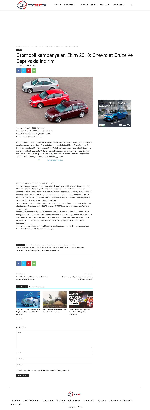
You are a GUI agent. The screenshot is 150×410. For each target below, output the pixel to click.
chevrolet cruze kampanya (61, 247)
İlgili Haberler (22, 287)
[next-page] (21, 318)
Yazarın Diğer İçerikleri (37, 287)
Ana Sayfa (19, 46)
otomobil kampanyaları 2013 (50, 250)
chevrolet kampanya (78, 247)
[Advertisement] (75, 27)
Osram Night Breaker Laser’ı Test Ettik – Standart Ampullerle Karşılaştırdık (79, 312)
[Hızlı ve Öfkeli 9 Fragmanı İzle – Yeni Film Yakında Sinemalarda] (55, 299)
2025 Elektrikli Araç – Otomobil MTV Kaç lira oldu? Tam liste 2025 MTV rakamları (28, 312)
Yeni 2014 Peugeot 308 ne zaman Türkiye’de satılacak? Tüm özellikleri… (32, 278)
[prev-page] (17, 318)
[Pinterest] (28, 70)
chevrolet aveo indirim (33, 245)
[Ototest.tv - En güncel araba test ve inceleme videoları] (31, 5)
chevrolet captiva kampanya (25, 247)
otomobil (20, 250)
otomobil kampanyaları (32, 250)
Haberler (27, 46)
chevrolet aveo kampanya (50, 245)
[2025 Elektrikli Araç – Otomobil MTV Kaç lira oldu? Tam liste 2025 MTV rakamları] (28, 299)
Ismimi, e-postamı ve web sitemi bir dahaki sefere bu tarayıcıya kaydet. (44, 370)
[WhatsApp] (34, 70)
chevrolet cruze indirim (44, 247)
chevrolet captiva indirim (67, 245)
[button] (131, 5)
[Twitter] (23, 70)
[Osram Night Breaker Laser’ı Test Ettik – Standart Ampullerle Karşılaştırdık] (81, 299)
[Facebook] (18, 70)
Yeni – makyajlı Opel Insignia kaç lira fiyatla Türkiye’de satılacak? (77, 278)
